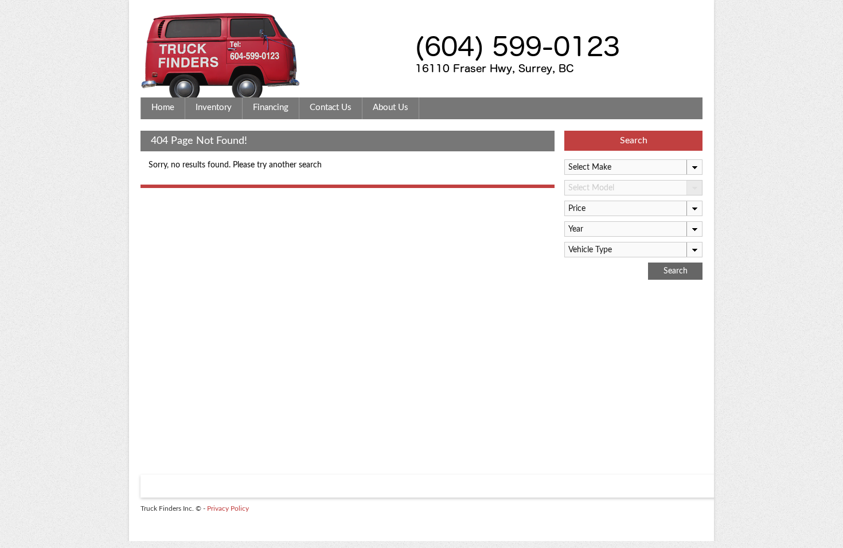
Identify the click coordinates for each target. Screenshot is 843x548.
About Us (390, 107)
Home (162, 107)
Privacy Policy (228, 508)
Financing (270, 107)
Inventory (214, 107)
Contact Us (331, 107)
